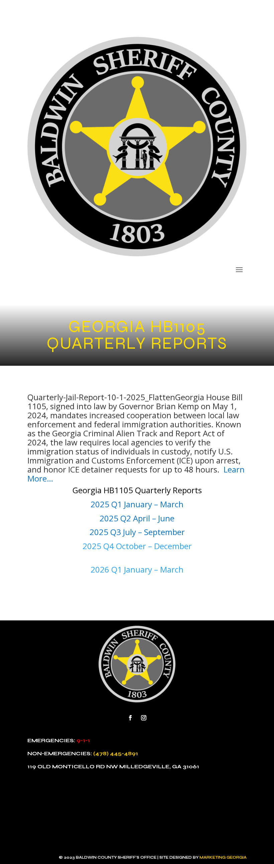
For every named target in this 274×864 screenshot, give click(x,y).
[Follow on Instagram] (143, 717)
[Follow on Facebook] (130, 717)
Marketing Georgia (223, 857)
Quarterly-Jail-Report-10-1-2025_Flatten (101, 397)
